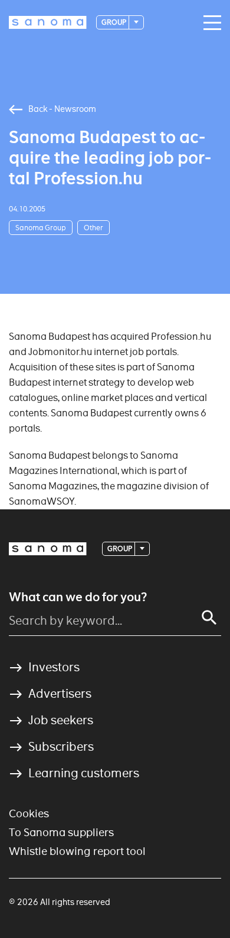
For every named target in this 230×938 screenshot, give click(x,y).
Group (114, 22)
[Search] (209, 617)
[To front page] (48, 22)
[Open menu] (209, 23)
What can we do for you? (78, 597)
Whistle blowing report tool (77, 851)
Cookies (29, 813)
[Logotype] (48, 548)
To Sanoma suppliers (61, 832)
